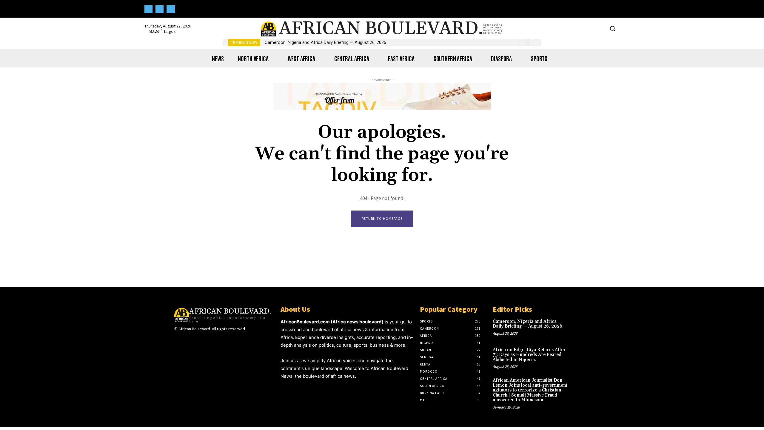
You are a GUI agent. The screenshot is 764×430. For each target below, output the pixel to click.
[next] (532, 42)
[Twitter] (159, 9)
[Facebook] (148, 9)
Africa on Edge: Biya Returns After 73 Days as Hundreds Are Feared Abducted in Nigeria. (529, 355)
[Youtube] (171, 9)
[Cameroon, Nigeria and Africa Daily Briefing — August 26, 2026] (580, 327)
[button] (612, 28)
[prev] (522, 42)
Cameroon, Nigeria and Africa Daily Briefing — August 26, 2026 (325, 42)
